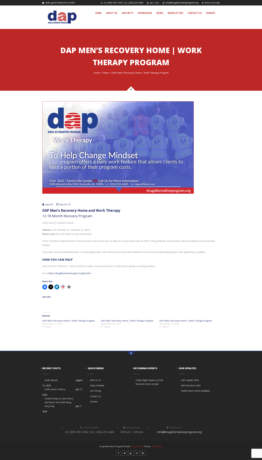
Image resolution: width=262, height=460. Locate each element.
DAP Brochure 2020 (191, 385)
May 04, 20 (64, 204)
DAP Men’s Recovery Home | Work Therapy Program (68, 320)
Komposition (156, 446)
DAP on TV (127, 13)
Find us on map (212, 2)
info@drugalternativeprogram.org (181, 2)
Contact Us (195, 13)
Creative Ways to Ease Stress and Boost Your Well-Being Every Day (59, 402)
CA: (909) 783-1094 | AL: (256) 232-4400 (123, 2)
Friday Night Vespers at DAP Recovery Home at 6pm (149, 382)
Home (98, 13)
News (159, 13)
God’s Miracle (51, 380)
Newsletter (175, 13)
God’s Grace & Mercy (55, 389)
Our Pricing (95, 390)
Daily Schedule (97, 385)
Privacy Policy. (137, 446)
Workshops (145, 13)
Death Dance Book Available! (195, 390)
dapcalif (49, 204)
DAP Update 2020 (190, 380)
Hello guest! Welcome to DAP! (60, 2)
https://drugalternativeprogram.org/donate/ (70, 273)
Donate (210, 13)
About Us (111, 13)
